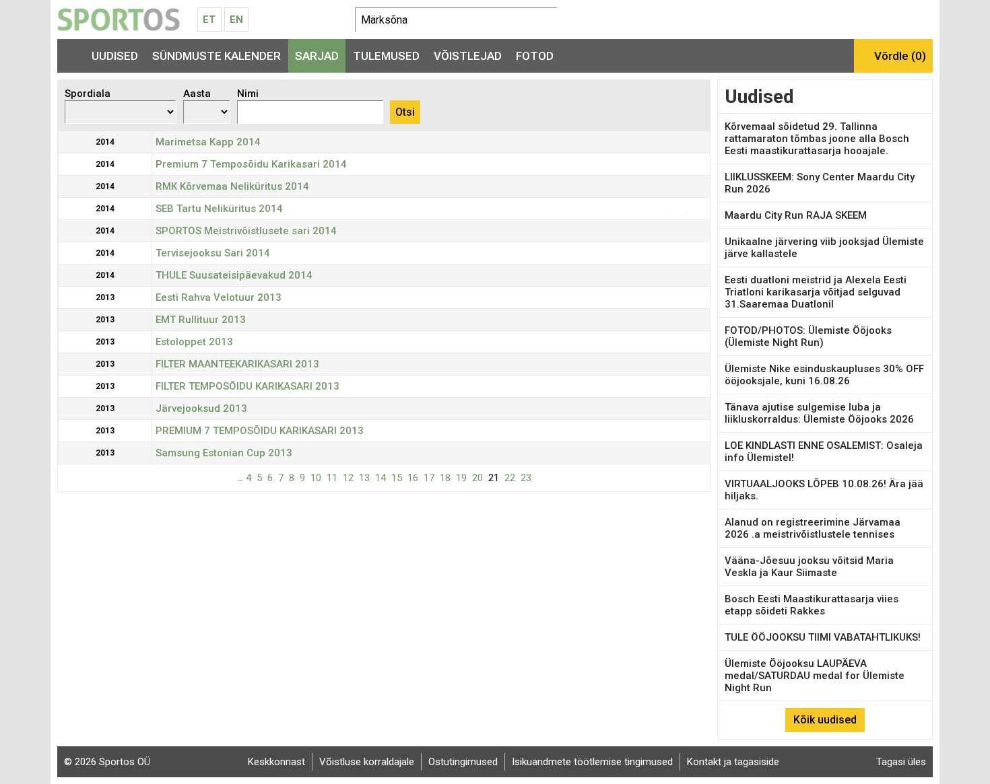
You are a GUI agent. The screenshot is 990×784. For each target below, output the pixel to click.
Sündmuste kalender (216, 56)
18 (445, 478)
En (236, 19)
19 (461, 478)
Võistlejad (468, 56)
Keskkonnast (276, 762)
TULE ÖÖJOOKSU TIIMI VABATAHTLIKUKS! (823, 637)
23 (526, 478)
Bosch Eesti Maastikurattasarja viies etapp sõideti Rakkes (811, 605)
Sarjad (317, 56)
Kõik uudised (825, 719)
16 (412, 478)
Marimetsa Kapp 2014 (208, 142)
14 (380, 478)
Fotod (535, 56)
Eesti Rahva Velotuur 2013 (219, 297)
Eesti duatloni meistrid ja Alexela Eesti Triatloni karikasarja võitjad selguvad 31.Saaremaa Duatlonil (815, 292)
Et (209, 19)
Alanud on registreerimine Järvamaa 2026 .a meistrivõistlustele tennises (812, 528)
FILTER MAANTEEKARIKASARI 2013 (237, 364)
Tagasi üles (901, 762)
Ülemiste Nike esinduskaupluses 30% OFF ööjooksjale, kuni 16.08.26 (824, 375)
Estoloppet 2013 (194, 342)
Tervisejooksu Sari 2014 (213, 253)
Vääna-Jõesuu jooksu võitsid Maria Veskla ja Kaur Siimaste (809, 567)
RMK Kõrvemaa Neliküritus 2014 (232, 186)
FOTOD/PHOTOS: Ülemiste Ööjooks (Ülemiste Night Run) (808, 336)
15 (396, 478)
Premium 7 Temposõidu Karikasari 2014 (251, 164)
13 (364, 478)
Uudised (115, 56)
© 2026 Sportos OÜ (107, 762)
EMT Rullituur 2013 (201, 320)
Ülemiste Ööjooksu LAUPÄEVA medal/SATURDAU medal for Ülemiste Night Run (814, 675)
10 (315, 478)
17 (429, 478)
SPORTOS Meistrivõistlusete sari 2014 (246, 231)
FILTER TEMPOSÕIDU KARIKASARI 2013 (247, 386)
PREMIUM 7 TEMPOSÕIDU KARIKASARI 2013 (260, 431)
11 (332, 478)
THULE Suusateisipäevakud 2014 (234, 275)
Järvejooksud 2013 (201, 408)
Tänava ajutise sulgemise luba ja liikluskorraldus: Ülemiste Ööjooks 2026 (819, 413)
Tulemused (386, 56)
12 (348, 478)
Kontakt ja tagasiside (733, 762)
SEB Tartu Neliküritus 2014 (219, 209)
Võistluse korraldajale (366, 762)
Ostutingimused (463, 762)
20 (477, 478)
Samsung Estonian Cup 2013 (224, 453)
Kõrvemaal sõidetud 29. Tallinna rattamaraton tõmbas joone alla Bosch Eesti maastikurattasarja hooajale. (817, 138)
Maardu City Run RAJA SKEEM (796, 215)
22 (509, 478)
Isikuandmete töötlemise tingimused (592, 762)
